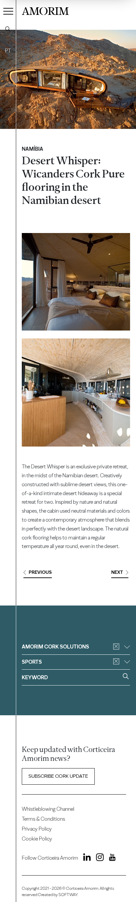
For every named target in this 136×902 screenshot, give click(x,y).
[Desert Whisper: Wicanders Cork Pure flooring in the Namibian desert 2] (76, 392)
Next (117, 572)
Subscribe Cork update (58, 776)
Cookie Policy (37, 839)
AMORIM (45, 10)
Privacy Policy (37, 829)
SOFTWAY (68, 894)
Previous (40, 572)
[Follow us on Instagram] (98, 858)
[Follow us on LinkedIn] (85, 858)
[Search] (8, 29)
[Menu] (8, 11)
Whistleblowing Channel (48, 809)
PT (8, 51)
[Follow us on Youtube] (110, 858)
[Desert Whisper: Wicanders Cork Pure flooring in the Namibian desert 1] (76, 282)
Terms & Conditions (43, 819)
